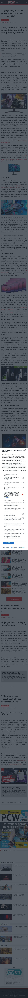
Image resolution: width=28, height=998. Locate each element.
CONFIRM (8, 542)
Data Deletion (6, 547)
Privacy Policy (22, 547)
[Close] (25, 450)
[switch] (23, 478)
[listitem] (14, 475)
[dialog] (14, 499)
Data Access (14, 547)
